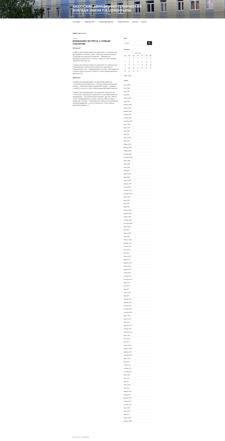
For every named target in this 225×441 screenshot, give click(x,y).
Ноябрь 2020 (127, 217)
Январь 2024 (127, 108)
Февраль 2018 (128, 263)
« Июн (125, 75)
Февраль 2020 (128, 240)
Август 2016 (127, 315)
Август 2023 (127, 124)
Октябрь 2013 (128, 329)
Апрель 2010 (127, 418)
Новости (144, 22)
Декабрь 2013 (128, 325)
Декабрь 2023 (128, 111)
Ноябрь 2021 (127, 187)
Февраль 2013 (128, 348)
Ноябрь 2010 (127, 401)
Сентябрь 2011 (128, 371)
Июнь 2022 (127, 167)
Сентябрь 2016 (128, 312)
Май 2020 (126, 230)
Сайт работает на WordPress (80, 437)
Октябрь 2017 (128, 276)
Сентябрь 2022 (128, 157)
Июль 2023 (127, 128)
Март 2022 (127, 177)
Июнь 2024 (127, 91)
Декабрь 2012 (128, 352)
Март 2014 (127, 322)
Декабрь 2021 (128, 184)
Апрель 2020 (127, 233)
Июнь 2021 (127, 203)
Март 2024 (127, 101)
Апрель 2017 (127, 292)
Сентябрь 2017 (128, 279)
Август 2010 (127, 408)
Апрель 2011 (127, 385)
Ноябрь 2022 (127, 151)
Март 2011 (127, 388)
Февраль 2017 (128, 299)
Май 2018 (126, 253)
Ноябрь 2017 (127, 273)
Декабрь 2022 (128, 147)
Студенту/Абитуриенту (106, 22)
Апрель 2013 (127, 345)
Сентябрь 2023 (128, 121)
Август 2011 (127, 375)
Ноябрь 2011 (127, 365)
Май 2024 (126, 95)
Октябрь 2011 (128, 368)
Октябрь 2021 (128, 190)
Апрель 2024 (127, 98)
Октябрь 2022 (128, 154)
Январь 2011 (127, 395)
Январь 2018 (127, 266)
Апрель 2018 (127, 256)
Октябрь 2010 (128, 404)
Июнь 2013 (127, 338)
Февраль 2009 (128, 421)
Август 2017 (127, 282)
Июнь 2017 (127, 286)
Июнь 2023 (127, 131)
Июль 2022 (127, 164)
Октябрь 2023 (128, 118)
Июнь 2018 (127, 249)
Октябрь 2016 (128, 309)
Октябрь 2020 (128, 220)
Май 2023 (126, 134)
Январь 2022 (127, 180)
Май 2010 (126, 414)
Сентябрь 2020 (128, 223)
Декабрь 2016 (128, 302)
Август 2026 (127, 85)
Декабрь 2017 (128, 269)
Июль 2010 (127, 411)
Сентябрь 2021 (128, 193)
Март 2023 (127, 141)
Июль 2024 (127, 88)
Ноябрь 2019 (127, 246)
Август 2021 (127, 197)
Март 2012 (127, 362)
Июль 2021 (127, 200)
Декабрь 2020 (128, 213)
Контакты (135, 22)
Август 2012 (127, 358)
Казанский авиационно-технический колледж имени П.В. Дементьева (107, 8)
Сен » (130, 75)
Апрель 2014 (127, 319)
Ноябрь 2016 (127, 305)
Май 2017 (126, 289)
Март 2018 (127, 259)
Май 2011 (126, 381)
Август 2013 (127, 335)
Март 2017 (127, 296)
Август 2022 (127, 160)
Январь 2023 (127, 144)
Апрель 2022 (127, 174)
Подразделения (89, 22)
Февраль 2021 (128, 210)
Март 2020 (127, 236)
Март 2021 (127, 207)
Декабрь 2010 (128, 398)
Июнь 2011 (127, 378)
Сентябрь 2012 (128, 355)
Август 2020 (127, 226)
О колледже (76, 22)
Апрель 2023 (127, 137)
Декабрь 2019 (128, 243)
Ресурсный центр (123, 22)
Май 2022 (126, 170)
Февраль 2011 (128, 391)
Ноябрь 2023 (127, 114)
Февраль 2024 (128, 104)
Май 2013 (126, 342)
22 (129, 68)
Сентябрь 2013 (128, 332)
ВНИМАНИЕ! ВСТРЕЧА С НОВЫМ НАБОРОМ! (91, 42)
